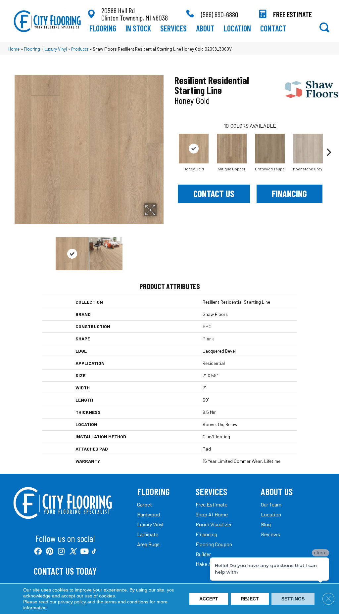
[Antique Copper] (231, 148)
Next (161, 250)
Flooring (32, 49)
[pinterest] (49, 552)
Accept (208, 598)
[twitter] (72, 552)
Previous (16, 250)
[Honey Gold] (193, 148)
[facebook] (38, 552)
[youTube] (84, 552)
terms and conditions (126, 601)
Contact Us (213, 193)
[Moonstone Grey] (307, 148)
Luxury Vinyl (55, 49)
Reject (250, 598)
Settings (293, 598)
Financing (289, 193)
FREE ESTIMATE (292, 14)
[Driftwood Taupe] (269, 148)
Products (79, 49)
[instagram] (61, 552)
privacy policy (72, 601)
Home (14, 49)
